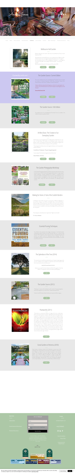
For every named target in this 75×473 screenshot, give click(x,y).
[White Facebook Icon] (66, 14)
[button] (17, 40)
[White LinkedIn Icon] (63, 14)
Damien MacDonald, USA (40, 90)
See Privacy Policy (35, 471)
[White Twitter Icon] (61, 14)
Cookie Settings (63, 471)
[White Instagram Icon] (59, 14)
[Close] (73, 471)
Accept (70, 471)
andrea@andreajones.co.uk (60, 420)
